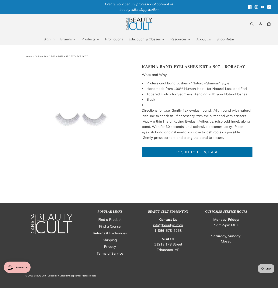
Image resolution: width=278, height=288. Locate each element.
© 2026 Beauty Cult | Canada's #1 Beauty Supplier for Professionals (61, 275)
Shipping (110, 240)
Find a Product (109, 219)
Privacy (110, 246)
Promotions (114, 39)
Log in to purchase (197, 152)
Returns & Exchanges (110, 233)
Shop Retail (226, 39)
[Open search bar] (251, 24)
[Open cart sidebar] (269, 24)
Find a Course (110, 226)
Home (29, 56)
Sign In (49, 39)
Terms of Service (110, 253)
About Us (203, 39)
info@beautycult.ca (168, 225)
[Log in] (260, 24)
